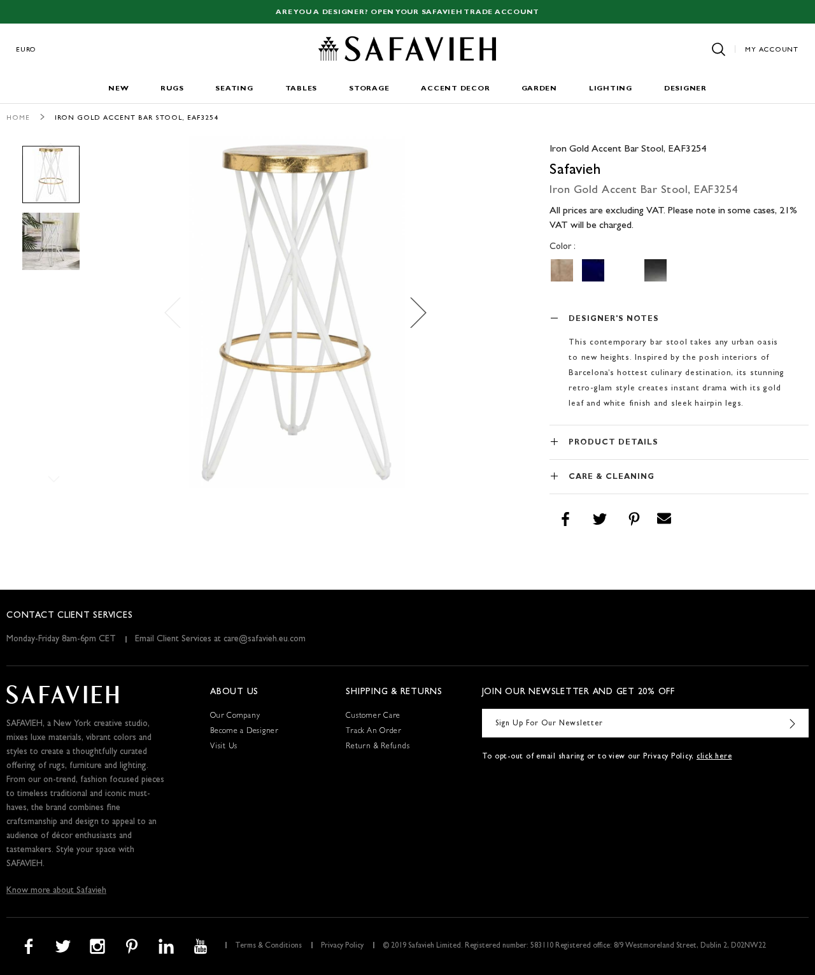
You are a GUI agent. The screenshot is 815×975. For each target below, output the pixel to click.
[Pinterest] (132, 946)
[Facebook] (29, 946)
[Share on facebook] (565, 519)
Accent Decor (455, 88)
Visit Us (223, 747)
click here (714, 757)
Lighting (610, 88)
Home (18, 118)
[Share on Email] (664, 519)
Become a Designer (244, 732)
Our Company (235, 716)
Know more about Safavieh (56, 890)
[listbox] (679, 270)
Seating (234, 88)
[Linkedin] (166, 946)
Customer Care (373, 716)
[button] (414, 312)
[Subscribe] (793, 723)
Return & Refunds (377, 747)
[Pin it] (634, 519)
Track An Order (374, 732)
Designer (685, 88)
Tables (301, 88)
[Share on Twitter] (600, 519)
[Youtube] (200, 946)
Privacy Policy (342, 946)
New (118, 88)
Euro (26, 49)
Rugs (171, 88)
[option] (561, 270)
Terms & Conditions (268, 946)
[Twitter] (63, 946)
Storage (369, 88)
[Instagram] (97, 946)
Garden (539, 88)
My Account (771, 49)
